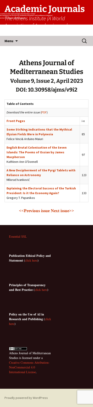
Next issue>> (62, 210)
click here (31, 260)
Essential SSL (18, 236)
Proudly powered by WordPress (26, 398)
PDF (44, 112)
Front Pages (16, 121)
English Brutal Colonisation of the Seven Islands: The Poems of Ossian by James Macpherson (37, 152)
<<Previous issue (35, 210)
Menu (9, 41)
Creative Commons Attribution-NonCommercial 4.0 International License (29, 367)
